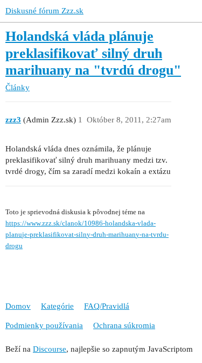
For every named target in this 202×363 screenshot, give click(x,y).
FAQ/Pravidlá (106, 306)
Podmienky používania (44, 325)
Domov (18, 306)
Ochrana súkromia (124, 325)
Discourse (49, 349)
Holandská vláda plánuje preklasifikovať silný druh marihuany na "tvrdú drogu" (93, 53)
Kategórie (57, 306)
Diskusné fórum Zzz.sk (44, 10)
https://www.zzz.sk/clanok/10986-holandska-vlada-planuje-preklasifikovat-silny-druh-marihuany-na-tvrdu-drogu (87, 235)
